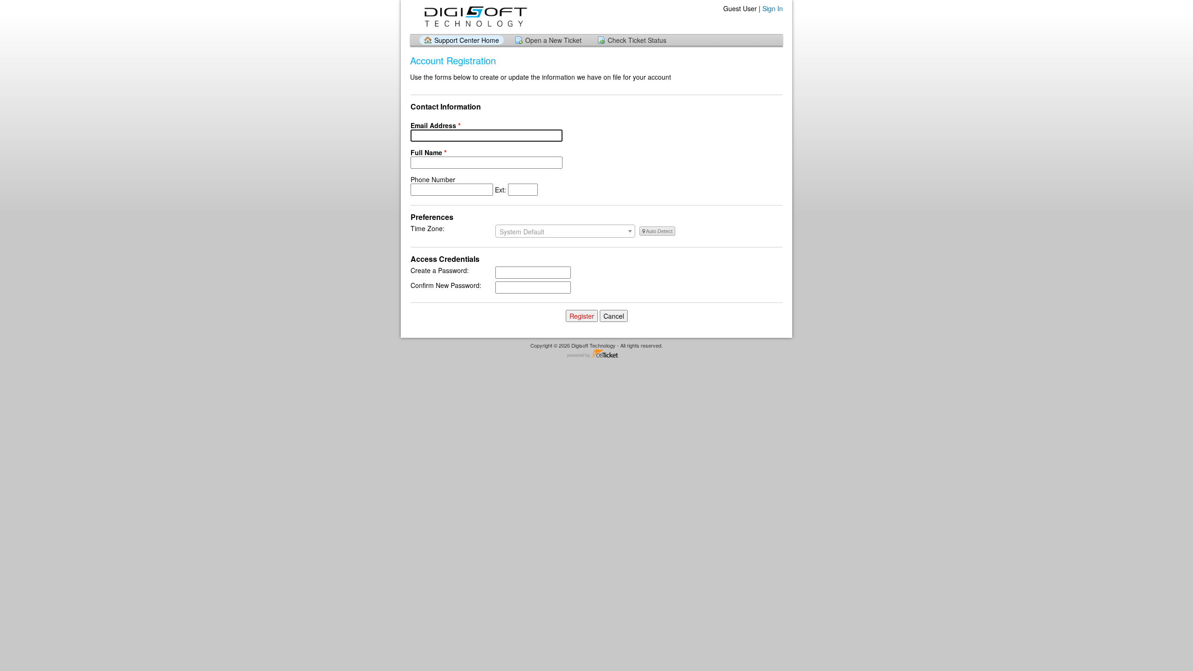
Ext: (459, 184)
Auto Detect (658, 231)
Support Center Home (466, 40)
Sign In (772, 8)
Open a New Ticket (553, 40)
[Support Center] (475, 16)
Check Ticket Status (637, 40)
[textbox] (565, 231)
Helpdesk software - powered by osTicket (596, 354)
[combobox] (565, 231)
